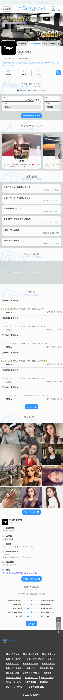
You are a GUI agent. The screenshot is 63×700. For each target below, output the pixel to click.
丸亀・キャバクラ (30, 664)
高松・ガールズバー (14, 659)
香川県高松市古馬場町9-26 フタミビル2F (21, 572)
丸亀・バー (31, 668)
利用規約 (44, 682)
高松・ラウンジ (12, 654)
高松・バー (52, 659)
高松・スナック (48, 654)
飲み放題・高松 (46, 668)
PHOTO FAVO (47, 678)
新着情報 (47, 673)
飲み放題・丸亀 (12, 673)
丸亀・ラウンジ (12, 664)
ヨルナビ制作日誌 (36, 687)
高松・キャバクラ (30, 654)
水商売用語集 (30, 682)
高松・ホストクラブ (35, 659)
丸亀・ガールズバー (14, 668)
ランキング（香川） (31, 673)
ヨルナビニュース (13, 678)
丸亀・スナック (48, 664)
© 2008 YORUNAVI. (31, 695)
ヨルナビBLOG (31, 678)
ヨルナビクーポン (13, 682)
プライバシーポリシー (15, 687)
